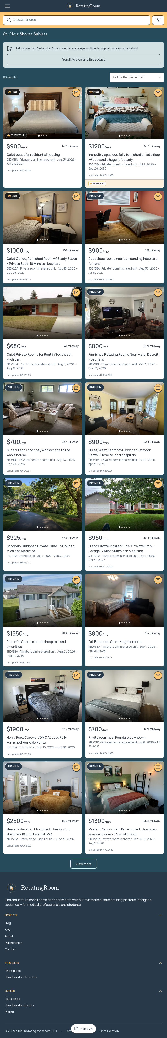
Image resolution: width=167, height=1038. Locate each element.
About (9, 936)
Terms (69, 1031)
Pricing (9, 1012)
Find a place (13, 971)
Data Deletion (109, 1031)
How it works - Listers (19, 1005)
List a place (12, 999)
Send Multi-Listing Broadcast (83, 59)
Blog (8, 923)
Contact (10, 949)
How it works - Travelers (21, 977)
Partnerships (13, 943)
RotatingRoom (88, 6)
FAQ (7, 929)
